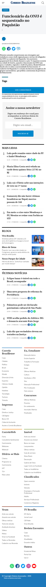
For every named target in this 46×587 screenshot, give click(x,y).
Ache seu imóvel (29, 437)
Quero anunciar (29, 481)
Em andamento (29, 406)
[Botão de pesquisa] (43, 3)
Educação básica (30, 355)
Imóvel (28, 432)
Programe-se (6, 462)
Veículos (27, 488)
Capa (4, 358)
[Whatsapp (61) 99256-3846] (12, 566)
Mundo (4, 374)
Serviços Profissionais (31, 500)
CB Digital (5, 416)
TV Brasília (30, 509)
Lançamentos (28, 446)
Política (4, 364)
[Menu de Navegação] (3, 3)
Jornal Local (28, 517)
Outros (28, 546)
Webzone (5, 446)
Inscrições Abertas (30, 410)
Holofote (5, 391)
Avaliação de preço (8, 527)
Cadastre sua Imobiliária (32, 472)
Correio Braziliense (8, 352)
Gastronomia (6, 443)
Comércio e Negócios (31, 503)
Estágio (26, 365)
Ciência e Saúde (7, 384)
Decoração (28, 459)
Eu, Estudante (32, 350)
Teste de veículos (8, 524)
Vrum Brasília (28, 524)
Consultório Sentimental (10, 440)
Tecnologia (5, 394)
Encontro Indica (29, 542)
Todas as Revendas (8, 540)
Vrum (5, 509)
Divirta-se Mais (10, 454)
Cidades (5, 361)
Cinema (4, 458)
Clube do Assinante (8, 422)
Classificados (31, 476)
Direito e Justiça (7, 412)
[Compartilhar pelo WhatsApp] (34, 160)
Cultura (26, 375)
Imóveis (27, 484)
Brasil (4, 368)
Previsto (27, 403)
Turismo (5, 397)
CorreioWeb (9, 432)
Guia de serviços (30, 453)
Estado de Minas (30, 551)
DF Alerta (27, 514)
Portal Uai (27, 554)
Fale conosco (28, 391)
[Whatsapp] (4, 49)
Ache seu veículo (8, 514)
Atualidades (28, 539)
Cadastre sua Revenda (10, 543)
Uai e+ (26, 558)
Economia (5, 371)
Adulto (26, 496)
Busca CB (5, 419)
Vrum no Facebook (8, 537)
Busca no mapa (29, 443)
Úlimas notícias (29, 450)
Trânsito (5, 400)
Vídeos (4, 530)
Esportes (5, 381)
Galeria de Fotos (30, 463)
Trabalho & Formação (31, 362)
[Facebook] (9, 49)
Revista (26, 536)
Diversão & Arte (7, 377)
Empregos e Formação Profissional (32, 492)
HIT (3, 468)
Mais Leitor (6, 475)
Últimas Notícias (30, 371)
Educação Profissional (31, 384)
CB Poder (27, 520)
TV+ (3, 472)
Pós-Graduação (29, 388)
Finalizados (28, 413)
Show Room (28, 456)
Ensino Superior (29, 358)
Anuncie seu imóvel (31, 440)
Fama (4, 437)
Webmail (5, 450)
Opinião (4, 387)
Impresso (7, 404)
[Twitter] (13, 49)
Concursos (30, 395)
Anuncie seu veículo (9, 517)
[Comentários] (18, 49)
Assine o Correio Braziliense (11, 425)
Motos (4, 534)
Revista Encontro (34, 528)
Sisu (25, 381)
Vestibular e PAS (30, 378)
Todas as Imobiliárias (31, 469)
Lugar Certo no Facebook (33, 466)
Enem (26, 368)
